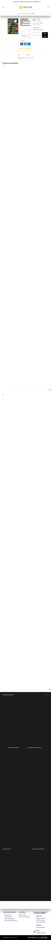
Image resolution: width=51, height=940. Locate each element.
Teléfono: (39, 925)
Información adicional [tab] (25, 48)
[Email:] (34, 932)
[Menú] (3, 7)
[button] (15, 21)
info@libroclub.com (41, 933)
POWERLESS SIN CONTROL (38, 849)
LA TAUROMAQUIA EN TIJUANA (33, 747)
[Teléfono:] (34, 926)
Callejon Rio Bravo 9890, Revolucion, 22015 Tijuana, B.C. (41, 920)
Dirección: (39, 916)
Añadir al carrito (45, 35)
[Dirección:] (34, 919)
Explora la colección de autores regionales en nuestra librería (22, 2)
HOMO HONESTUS (7, 849)
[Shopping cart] (47, 7)
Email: (38, 930)
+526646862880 (40, 927)
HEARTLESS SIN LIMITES (13, 747)
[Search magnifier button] (33, 14)
